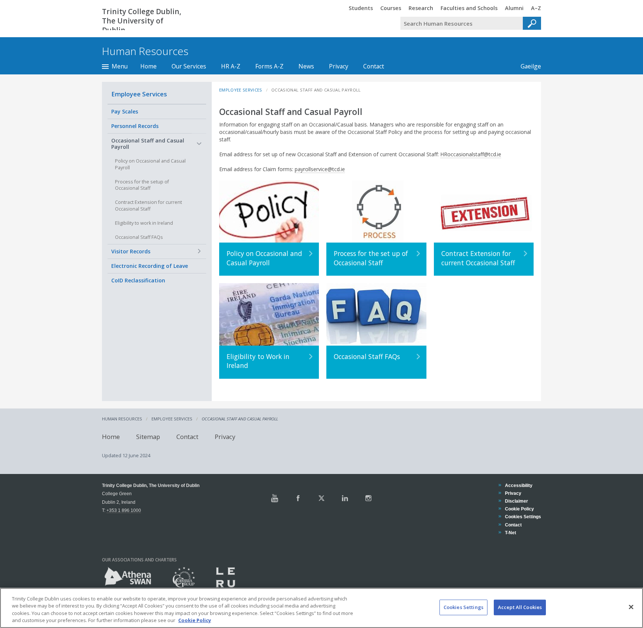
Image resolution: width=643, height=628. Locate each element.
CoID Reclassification (138, 280)
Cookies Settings (463, 607)
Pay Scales (124, 111)
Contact (373, 66)
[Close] (631, 607)
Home (148, 66)
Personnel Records (135, 125)
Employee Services (139, 94)
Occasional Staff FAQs (139, 237)
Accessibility (518, 485)
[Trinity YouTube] (274, 498)
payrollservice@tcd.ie (320, 169)
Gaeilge (527, 66)
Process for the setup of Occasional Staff (142, 185)
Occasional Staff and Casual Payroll (147, 144)
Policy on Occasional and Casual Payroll (150, 164)
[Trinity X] (321, 498)
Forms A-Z (269, 66)
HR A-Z (230, 66)
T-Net (510, 532)
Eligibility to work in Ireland (144, 223)
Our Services (189, 66)
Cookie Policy (519, 508)
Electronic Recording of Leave (149, 265)
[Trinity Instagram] (368, 498)
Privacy (338, 66)
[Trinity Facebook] (298, 498)
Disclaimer (516, 501)
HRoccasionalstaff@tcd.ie (470, 154)
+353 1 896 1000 (123, 510)
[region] (321, 608)
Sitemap (148, 436)
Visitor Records (130, 251)
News (306, 66)
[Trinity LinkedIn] (345, 498)
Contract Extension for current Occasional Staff (148, 205)
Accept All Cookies (520, 607)
